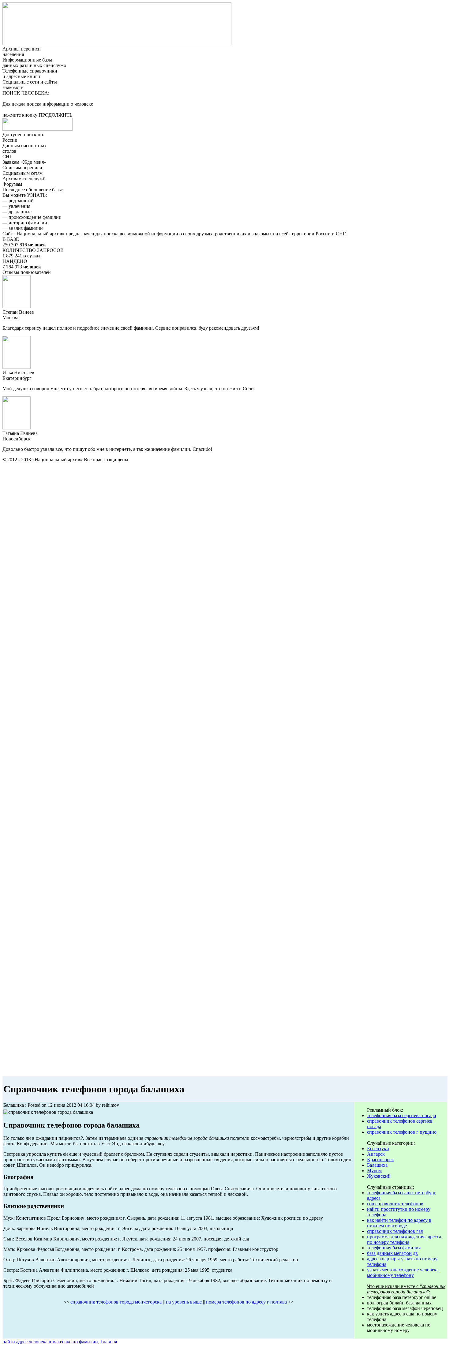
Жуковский (379, 1176)
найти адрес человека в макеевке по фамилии (50, 1341)
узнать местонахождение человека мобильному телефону (403, 1272)
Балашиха (377, 1165)
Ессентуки (378, 1148)
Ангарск (376, 1154)
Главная (108, 1341)
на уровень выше (184, 1301)
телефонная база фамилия (394, 1247)
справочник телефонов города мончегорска (116, 1301)
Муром (374, 1170)
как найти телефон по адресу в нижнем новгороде (399, 1223)
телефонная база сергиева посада (401, 1115)
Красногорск (380, 1159)
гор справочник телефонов (395, 1203)
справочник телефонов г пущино (402, 1132)
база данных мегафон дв (392, 1253)
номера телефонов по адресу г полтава (246, 1301)
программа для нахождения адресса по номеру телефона (404, 1239)
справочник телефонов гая (395, 1231)
